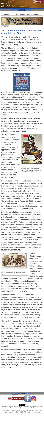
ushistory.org (19, 406)
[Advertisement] (22, 380)
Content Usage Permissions (22, 414)
